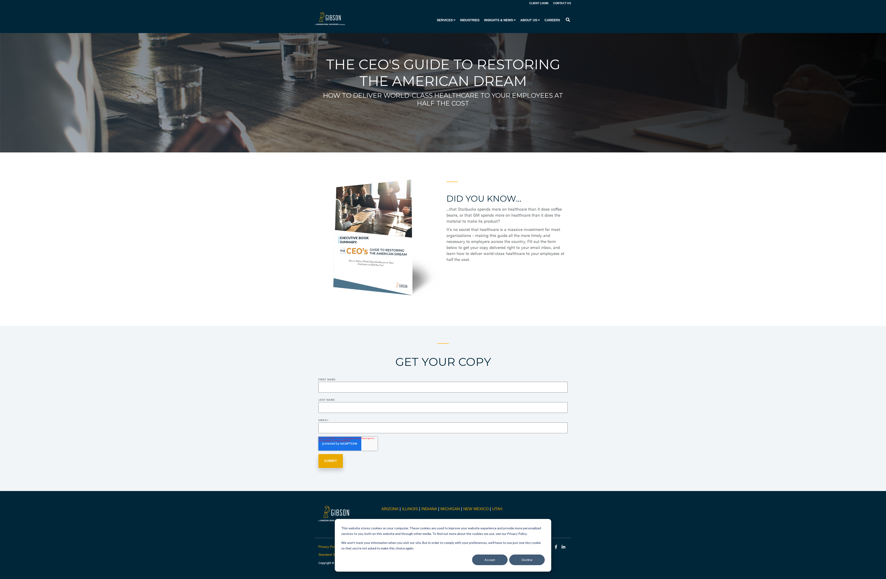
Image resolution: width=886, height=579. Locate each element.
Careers (552, 20)
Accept (490, 560)
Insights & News (498, 20)
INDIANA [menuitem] (429, 509)
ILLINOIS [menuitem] (410, 509)
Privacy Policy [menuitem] (328, 547)
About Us (528, 20)
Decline (527, 560)
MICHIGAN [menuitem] (450, 509)
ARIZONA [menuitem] (389, 509)
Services (445, 20)
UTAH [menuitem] (497, 509)
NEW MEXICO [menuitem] (476, 509)
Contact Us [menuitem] (562, 3)
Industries (469, 20)
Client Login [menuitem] (538, 3)
